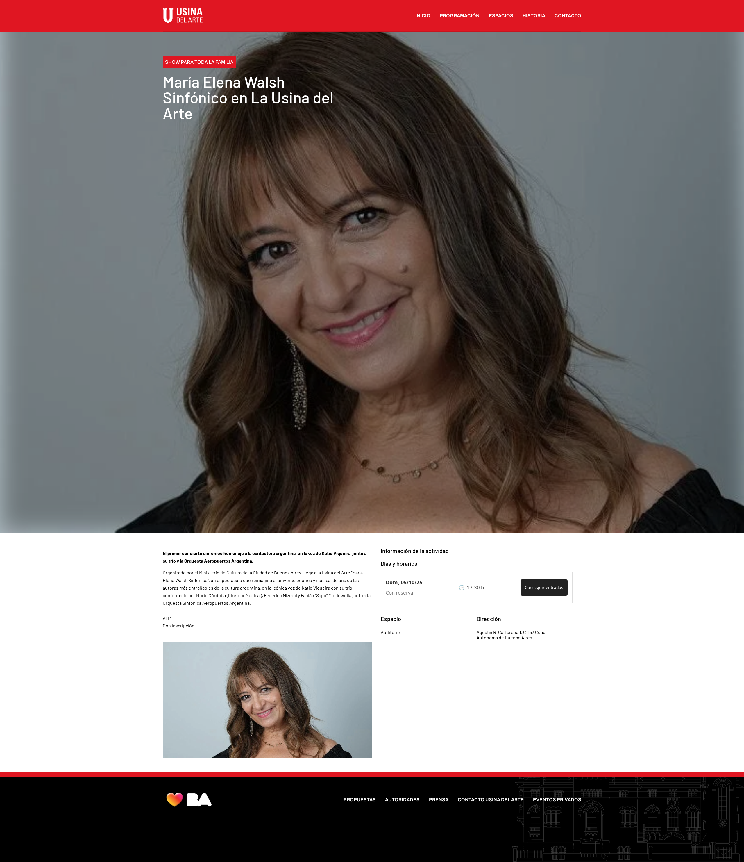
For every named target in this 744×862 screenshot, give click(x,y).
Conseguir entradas (544, 587)
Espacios (501, 15)
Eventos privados (557, 799)
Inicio (422, 15)
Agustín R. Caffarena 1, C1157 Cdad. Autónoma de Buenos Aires (512, 634)
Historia (534, 15)
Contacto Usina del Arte (491, 799)
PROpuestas (360, 799)
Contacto (568, 15)
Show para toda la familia (199, 62)
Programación (460, 15)
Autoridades (402, 799)
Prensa (438, 799)
